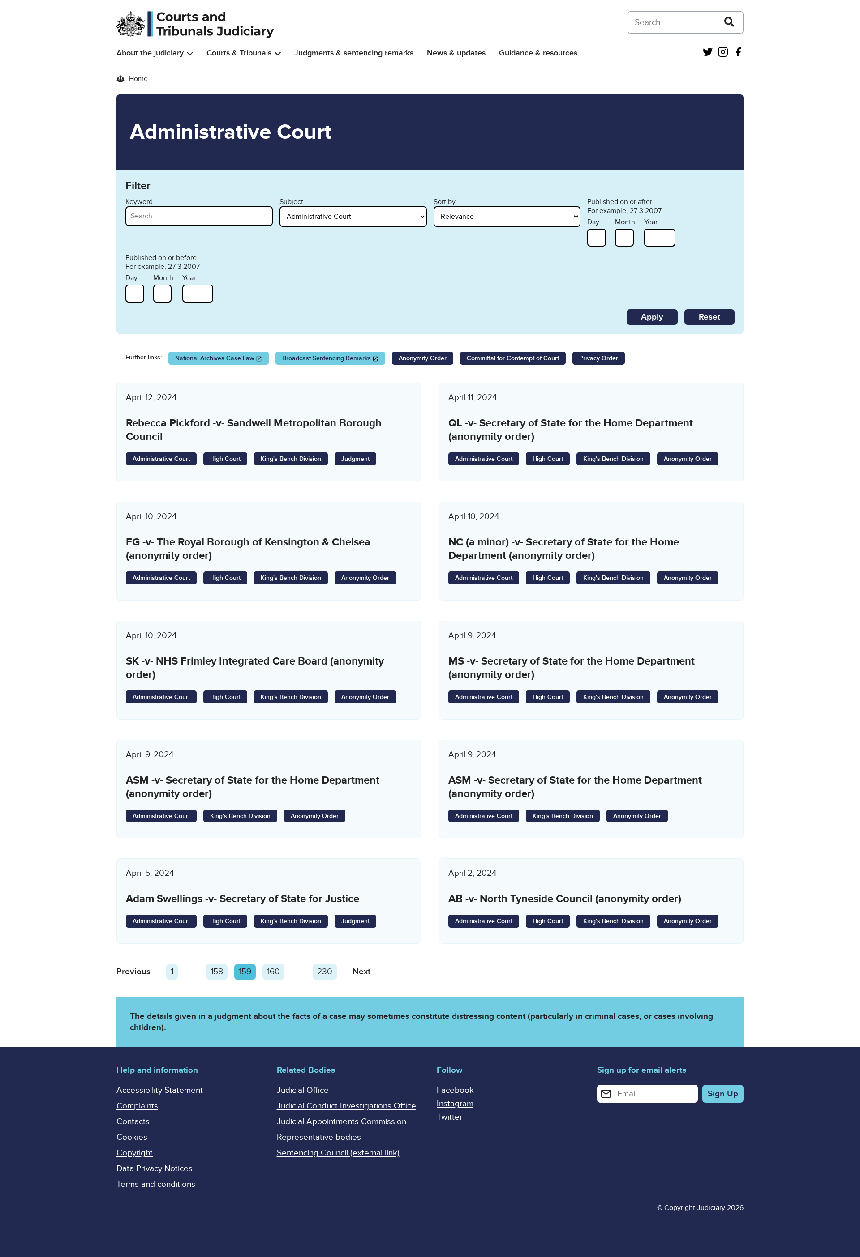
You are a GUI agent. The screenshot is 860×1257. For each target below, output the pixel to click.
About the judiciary (150, 53)
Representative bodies (319, 1137)
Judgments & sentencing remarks (353, 53)
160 (275, 972)
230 (326, 972)
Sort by (445, 201)
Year (651, 221)
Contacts (133, 1121)
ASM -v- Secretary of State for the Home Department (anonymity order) (252, 787)
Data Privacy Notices (154, 1168)
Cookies (131, 1137)
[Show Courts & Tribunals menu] (278, 53)
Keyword (139, 201)
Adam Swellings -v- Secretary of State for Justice (242, 898)
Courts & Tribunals (238, 53)
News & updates (456, 53)
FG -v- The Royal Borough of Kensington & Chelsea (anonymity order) (248, 549)
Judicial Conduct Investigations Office (346, 1106)
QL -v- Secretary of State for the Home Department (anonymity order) (570, 430)
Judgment (355, 459)
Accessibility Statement (159, 1090)
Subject (291, 201)
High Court (225, 459)
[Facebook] (738, 53)
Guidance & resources (538, 53)
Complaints (137, 1106)
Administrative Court (161, 459)
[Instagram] (723, 53)
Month (625, 221)
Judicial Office (303, 1090)
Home (138, 78)
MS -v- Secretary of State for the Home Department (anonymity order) (571, 668)
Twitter (449, 1117)
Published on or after (619, 201)
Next (361, 972)
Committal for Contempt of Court (513, 358)
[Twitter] (707, 53)
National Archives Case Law (214, 358)
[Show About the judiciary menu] (190, 53)
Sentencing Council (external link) (338, 1153)
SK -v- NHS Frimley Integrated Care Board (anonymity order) (255, 668)
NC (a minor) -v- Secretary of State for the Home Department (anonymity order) (563, 549)
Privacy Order (598, 358)
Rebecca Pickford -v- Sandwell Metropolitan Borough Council (254, 430)
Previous (133, 972)
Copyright (134, 1153)
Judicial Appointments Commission (341, 1121)
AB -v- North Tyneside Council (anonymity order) (564, 898)
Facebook (455, 1090)
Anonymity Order (423, 358)
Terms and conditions (155, 1184)
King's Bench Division (291, 459)
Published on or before (161, 257)
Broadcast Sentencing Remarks (326, 358)
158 (219, 972)
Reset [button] (709, 317)
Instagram (455, 1104)
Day (593, 221)
